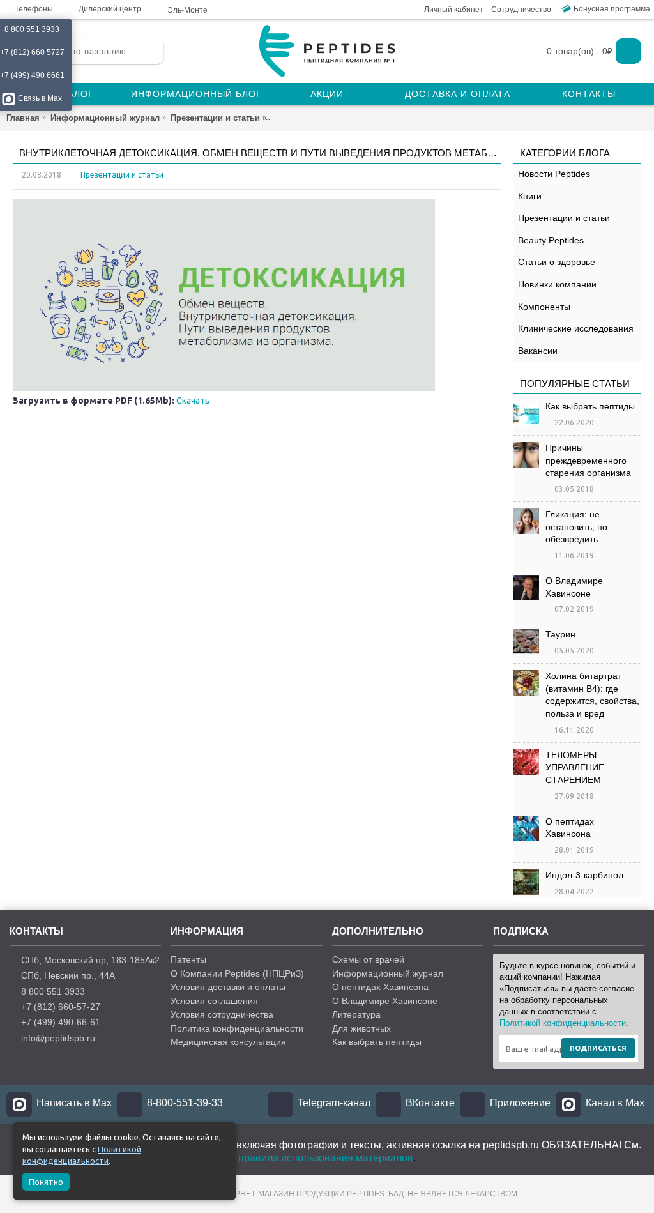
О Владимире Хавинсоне (574, 587)
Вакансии (538, 351)
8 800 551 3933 (53, 991)
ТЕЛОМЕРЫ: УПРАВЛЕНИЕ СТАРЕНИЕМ (574, 767)
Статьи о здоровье (556, 262)
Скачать (193, 400)
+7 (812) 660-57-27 (60, 1007)
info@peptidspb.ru (58, 1038)
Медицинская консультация (228, 1042)
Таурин (560, 634)
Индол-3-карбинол (584, 875)
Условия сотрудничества (222, 1014)
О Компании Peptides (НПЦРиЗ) (237, 973)
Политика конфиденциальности (237, 1028)
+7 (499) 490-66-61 (60, 1022)
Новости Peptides (554, 174)
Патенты (188, 959)
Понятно (46, 1181)
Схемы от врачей (368, 959)
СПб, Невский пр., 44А (68, 975)
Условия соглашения (214, 1001)
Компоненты (544, 306)
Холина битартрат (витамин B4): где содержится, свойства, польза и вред (592, 695)
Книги (530, 196)
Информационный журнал (387, 973)
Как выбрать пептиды (590, 406)
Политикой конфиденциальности (562, 1023)
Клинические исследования (576, 328)
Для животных (361, 1028)
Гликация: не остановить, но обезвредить (576, 526)
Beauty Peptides (551, 240)
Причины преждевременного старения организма (588, 460)
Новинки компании (557, 284)
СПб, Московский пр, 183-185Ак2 (90, 960)
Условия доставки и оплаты (228, 987)
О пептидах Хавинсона (569, 827)
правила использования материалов (325, 1157)
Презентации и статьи (564, 218)
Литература (356, 1014)
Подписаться (598, 1048)
